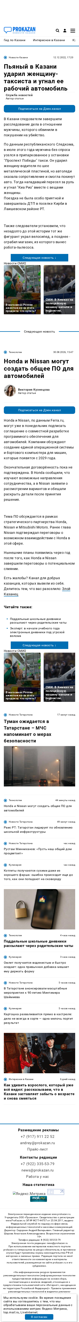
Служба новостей (19, 95)
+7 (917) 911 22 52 (37, 1136)
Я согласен (39, 1317)
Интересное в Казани (21, 1079)
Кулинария (15, 865)
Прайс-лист (37, 1149)
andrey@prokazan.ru (37, 1143)
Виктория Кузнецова (34, 389)
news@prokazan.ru (37, 1170)
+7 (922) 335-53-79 (37, 1164)
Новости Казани (18, 57)
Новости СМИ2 (15, 263)
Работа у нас (37, 1176)
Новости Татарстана (21, 714)
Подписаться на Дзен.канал (39, 109)
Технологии (15, 352)
